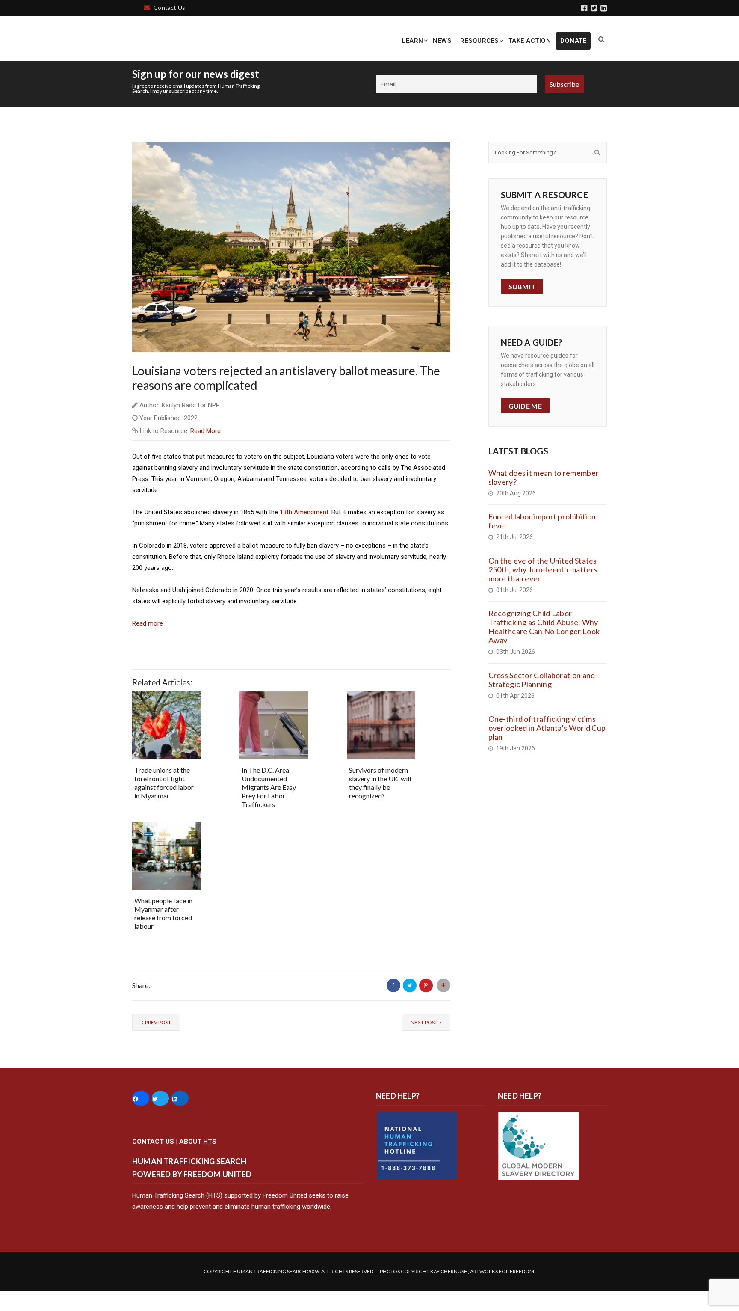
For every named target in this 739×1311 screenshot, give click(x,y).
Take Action (529, 40)
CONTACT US (153, 1162)
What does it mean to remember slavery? (543, 497)
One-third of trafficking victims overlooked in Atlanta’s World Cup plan (547, 748)
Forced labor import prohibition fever (542, 541)
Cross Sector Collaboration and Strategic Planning (541, 700)
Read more (147, 644)
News (442, 40)
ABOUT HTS (197, 1162)
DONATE (573, 40)
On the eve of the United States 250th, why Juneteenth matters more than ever (543, 589)
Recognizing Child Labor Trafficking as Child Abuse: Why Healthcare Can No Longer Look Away (544, 647)
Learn (412, 40)
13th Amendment (304, 533)
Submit (522, 307)
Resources (479, 40)
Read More (205, 451)
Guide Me (525, 426)
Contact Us (169, 7)
